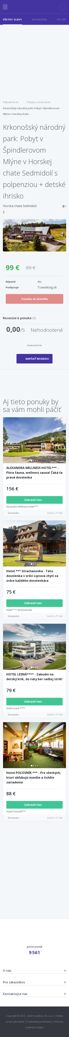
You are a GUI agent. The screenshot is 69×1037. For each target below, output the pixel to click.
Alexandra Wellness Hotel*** (22, 506)
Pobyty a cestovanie (38, 102)
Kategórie (39, 19)
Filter (61, 19)
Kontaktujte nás (15, 994)
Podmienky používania (39, 1021)
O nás (7, 971)
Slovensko (13, 513)
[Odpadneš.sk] (34, 7)
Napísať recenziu (37, 358)
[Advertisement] (34, 61)
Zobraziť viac (33, 500)
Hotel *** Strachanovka (19, 610)
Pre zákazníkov (14, 982)
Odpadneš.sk (10, 102)
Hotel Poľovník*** (16, 811)
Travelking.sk (47, 287)
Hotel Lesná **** (15, 708)
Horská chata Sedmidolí (20, 206)
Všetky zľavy (12, 19)
